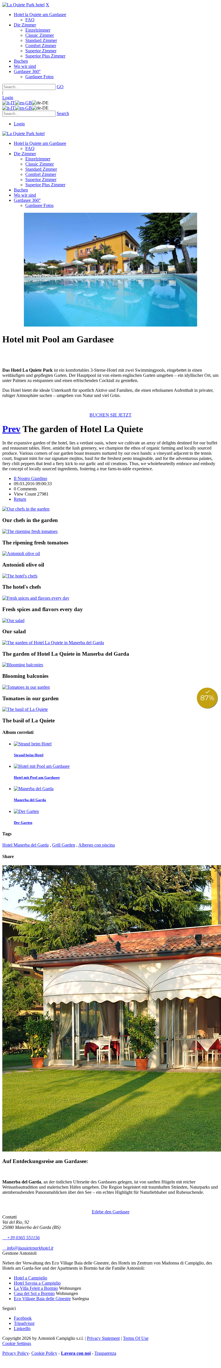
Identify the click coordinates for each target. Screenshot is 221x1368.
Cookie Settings (16, 1343)
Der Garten (23, 822)
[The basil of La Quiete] (25, 709)
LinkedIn (22, 1328)
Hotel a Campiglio (30, 1277)
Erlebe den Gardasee (110, 1211)
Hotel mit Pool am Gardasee (37, 777)
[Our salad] (13, 620)
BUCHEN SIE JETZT (110, 414)
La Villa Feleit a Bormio (36, 1288)
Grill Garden (63, 845)
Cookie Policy (44, 1353)
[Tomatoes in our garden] (26, 687)
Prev (11, 429)
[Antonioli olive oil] (21, 553)
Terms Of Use (135, 1338)
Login (7, 97)
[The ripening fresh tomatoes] (30, 531)
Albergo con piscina (96, 845)
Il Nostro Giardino (30, 478)
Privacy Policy (15, 1353)
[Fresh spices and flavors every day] (35, 598)
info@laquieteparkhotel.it (27, 1248)
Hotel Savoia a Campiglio (37, 1283)
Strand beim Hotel (28, 755)
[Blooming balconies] (22, 664)
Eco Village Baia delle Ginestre (42, 1298)
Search (63, 113)
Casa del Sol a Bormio (34, 1293)
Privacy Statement (103, 1338)
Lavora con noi (76, 1353)
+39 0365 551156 (21, 1237)
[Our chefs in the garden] (25, 508)
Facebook (23, 1318)
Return (20, 499)
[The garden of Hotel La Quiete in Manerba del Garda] (53, 642)
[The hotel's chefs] (19, 575)
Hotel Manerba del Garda (25, 845)
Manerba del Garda (30, 800)
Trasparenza (105, 1353)
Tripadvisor (24, 1323)
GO (60, 86)
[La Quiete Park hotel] (23, 4)
